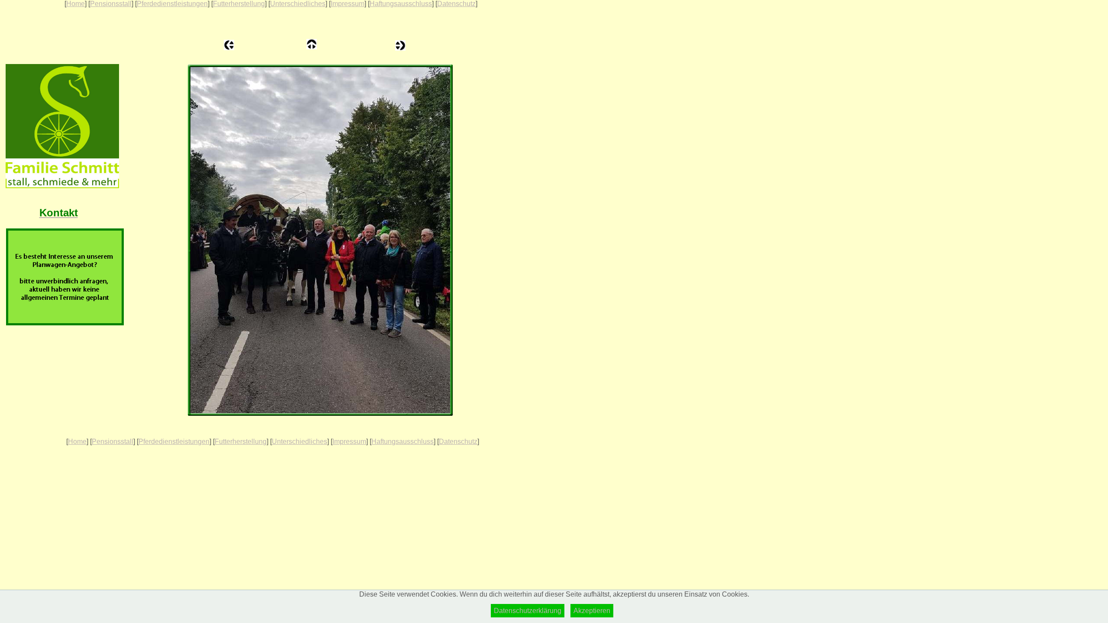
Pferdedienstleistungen (172, 3)
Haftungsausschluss (401, 3)
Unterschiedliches (297, 3)
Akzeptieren (591, 610)
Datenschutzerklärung (527, 610)
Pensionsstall (111, 3)
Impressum (347, 3)
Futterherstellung (239, 3)
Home (75, 3)
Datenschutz (456, 3)
